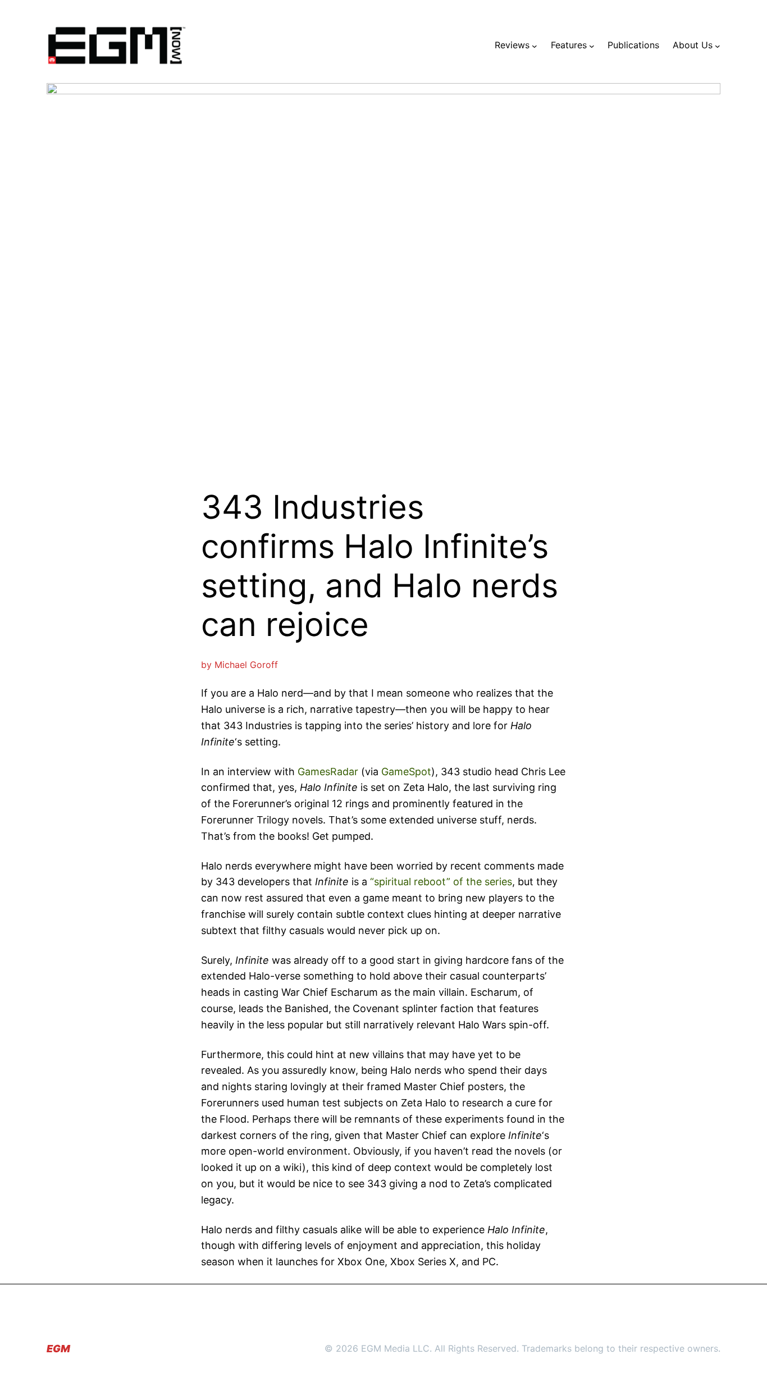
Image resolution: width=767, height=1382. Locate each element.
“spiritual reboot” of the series (441, 881)
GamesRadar (328, 771)
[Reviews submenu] (534, 45)
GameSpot (406, 771)
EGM (58, 1348)
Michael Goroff (246, 664)
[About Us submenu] (717, 45)
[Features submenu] (592, 45)
